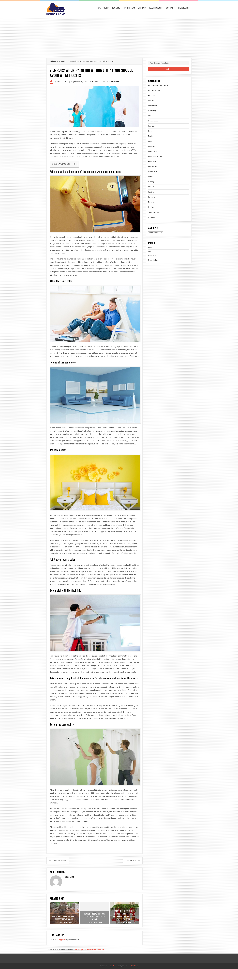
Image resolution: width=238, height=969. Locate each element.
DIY (149, 116)
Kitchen (150, 177)
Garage (150, 141)
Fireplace (151, 126)
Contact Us (152, 256)
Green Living (142, 8)
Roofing (151, 207)
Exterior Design (129, 8)
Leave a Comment (112, 82)
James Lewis (61, 82)
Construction (152, 106)
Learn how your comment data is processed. (89, 950)
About (150, 252)
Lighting (151, 182)
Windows (151, 217)
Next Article (131, 860)
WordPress (134, 966)
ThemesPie (111, 966)
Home (99, 8)
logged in (62, 940)
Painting (151, 192)
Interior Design (183, 8)
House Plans (169, 8)
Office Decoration (154, 187)
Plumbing (151, 197)
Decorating (116, 8)
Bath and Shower (154, 90)
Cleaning (106, 8)
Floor (150, 131)
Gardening (151, 146)
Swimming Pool (153, 212)
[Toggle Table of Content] (74, 164)
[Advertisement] (119, 37)
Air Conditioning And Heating (158, 85)
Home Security (153, 161)
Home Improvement (155, 8)
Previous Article (59, 860)
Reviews (151, 202)
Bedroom (151, 95)
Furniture (151, 136)
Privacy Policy (153, 260)
